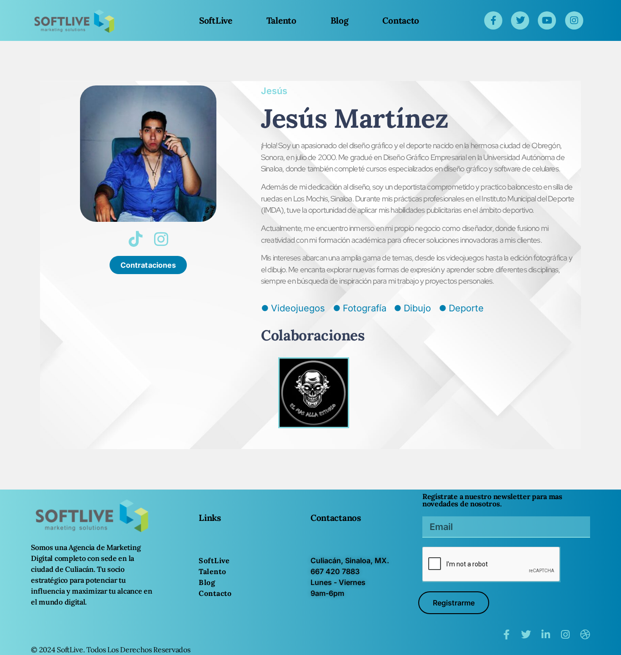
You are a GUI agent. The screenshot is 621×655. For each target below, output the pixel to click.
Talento (281, 20)
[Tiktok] (135, 239)
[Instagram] (161, 239)
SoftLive (215, 20)
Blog (340, 20)
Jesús (274, 90)
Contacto (400, 20)
